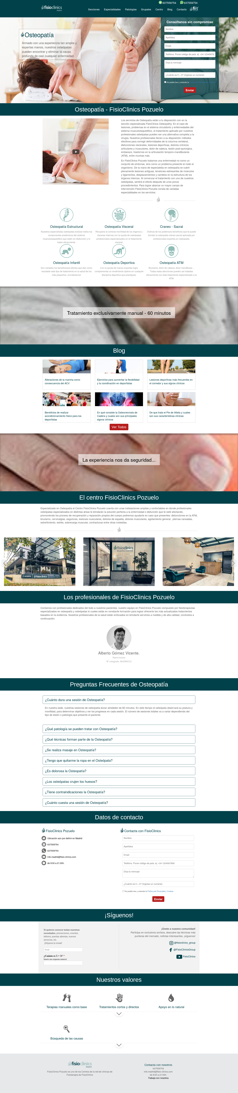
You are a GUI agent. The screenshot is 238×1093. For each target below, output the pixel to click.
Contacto (182, 9)
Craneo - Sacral (171, 226)
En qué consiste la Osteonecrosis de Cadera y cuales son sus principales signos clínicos (117, 416)
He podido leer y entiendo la (191, 82)
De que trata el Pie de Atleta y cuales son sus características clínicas (169, 414)
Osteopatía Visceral (119, 226)
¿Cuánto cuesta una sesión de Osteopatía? (76, 802)
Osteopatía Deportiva (119, 262)
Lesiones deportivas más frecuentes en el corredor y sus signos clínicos (171, 381)
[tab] (119, 700)
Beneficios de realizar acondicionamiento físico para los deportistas (63, 416)
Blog (169, 9)
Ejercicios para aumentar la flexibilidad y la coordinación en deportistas (118, 381)
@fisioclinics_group (184, 942)
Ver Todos (119, 427)
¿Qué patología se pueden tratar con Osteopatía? (81, 728)
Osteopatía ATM (171, 262)
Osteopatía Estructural (66, 226)
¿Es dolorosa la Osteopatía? (65, 770)
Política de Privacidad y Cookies (202, 82)
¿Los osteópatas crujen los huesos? (71, 781)
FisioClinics (188, 956)
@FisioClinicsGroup (184, 949)
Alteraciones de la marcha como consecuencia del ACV (62, 381)
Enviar (190, 90)
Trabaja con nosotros (158, 1077)
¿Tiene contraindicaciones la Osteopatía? (75, 791)
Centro (159, 9)
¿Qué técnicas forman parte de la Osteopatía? (79, 739)
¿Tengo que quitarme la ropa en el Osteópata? (79, 760)
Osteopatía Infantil (66, 262)
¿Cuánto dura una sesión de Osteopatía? (75, 699)
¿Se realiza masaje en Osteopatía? (70, 749)
